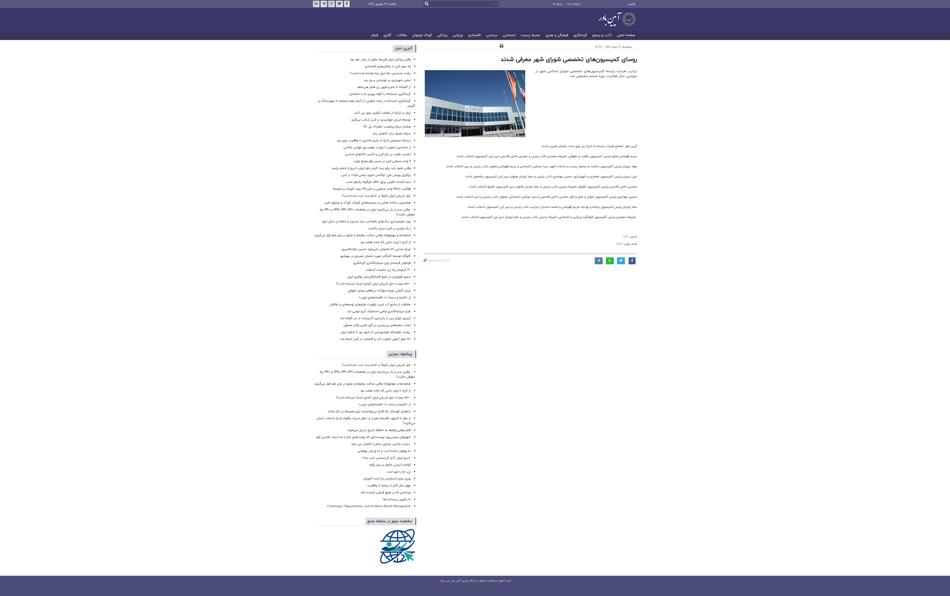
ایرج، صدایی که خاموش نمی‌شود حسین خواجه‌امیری (376, 249)
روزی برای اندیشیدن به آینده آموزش (387, 478)
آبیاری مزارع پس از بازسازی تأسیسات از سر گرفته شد (375, 318)
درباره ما (557, 4)
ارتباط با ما (573, 4)
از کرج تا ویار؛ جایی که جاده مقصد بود (385, 242)
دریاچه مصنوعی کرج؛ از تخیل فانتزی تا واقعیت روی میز (374, 140)
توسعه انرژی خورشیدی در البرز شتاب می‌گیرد (381, 120)
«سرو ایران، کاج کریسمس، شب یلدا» (386, 458)
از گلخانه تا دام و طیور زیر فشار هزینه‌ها (384, 87)
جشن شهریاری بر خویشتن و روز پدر (387, 80)
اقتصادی (474, 35)
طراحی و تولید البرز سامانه (475, 590)
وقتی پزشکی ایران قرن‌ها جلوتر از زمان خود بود (380, 59)
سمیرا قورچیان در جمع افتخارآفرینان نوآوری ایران (378, 277)
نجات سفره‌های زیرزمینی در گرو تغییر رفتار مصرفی (377, 325)
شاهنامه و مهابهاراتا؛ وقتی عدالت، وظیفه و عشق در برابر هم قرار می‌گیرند (362, 235)
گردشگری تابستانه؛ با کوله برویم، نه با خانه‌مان (380, 94)
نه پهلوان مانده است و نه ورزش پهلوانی (384, 451)
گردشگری (580, 35)
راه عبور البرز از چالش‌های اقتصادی (387, 66)
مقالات (402, 35)
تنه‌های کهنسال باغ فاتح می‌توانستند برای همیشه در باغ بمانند (369, 411)
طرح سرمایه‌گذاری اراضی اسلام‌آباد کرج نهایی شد (379, 311)
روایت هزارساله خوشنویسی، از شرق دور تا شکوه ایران (376, 332)
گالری (387, 35)
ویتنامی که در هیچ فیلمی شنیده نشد (385, 492)
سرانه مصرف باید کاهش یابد (391, 133)
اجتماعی (509, 35)
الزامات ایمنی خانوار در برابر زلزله (390, 465)
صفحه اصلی (626, 35)
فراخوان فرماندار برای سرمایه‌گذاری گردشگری (382, 263)
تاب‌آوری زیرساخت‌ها (397, 499)
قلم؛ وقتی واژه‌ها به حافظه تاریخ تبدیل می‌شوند (379, 430)
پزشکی (442, 35)
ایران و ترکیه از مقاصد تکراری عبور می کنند (382, 113)
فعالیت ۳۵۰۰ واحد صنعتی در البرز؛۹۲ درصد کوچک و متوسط (372, 189)
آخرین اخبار (403, 48)
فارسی (631, 4)
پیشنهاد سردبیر (400, 354)
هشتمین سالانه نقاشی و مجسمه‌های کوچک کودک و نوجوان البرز (367, 203)
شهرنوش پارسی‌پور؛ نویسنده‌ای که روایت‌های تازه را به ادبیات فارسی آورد (363, 437)
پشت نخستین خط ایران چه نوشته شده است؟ (380, 73)
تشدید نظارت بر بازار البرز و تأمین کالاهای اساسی (378, 154)
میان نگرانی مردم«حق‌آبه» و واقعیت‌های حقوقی (379, 290)
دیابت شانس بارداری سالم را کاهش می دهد (381, 444)
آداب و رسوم (602, 35)
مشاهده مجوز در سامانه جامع (389, 521)
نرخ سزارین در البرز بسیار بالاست (389, 228)
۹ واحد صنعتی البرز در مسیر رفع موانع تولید (382, 161)
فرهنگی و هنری (557, 35)
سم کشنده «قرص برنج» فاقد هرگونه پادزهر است (378, 182)
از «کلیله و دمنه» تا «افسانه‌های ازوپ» (384, 297)
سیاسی (492, 35)
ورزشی (458, 35)
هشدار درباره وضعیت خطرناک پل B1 (387, 126)
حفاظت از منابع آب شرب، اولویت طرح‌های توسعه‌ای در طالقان (370, 304)
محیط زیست (530, 35)
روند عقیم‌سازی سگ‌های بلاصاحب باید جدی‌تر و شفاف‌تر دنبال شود (366, 221)
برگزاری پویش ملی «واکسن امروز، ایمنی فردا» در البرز (376, 175)
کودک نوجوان (422, 35)
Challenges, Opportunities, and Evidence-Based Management (369, 506)
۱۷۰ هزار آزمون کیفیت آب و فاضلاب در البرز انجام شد (375, 339)
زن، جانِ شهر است (398, 472)
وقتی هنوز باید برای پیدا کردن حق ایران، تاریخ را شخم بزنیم (371, 168)
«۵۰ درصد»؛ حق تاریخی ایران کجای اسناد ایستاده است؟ (373, 284)
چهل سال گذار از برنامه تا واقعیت (389, 485)
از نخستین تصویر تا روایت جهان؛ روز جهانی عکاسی (377, 147)
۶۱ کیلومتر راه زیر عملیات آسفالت (388, 270)
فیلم (374, 35)
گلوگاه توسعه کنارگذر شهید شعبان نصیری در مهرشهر (375, 256)
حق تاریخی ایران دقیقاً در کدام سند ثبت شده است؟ (376, 196)
